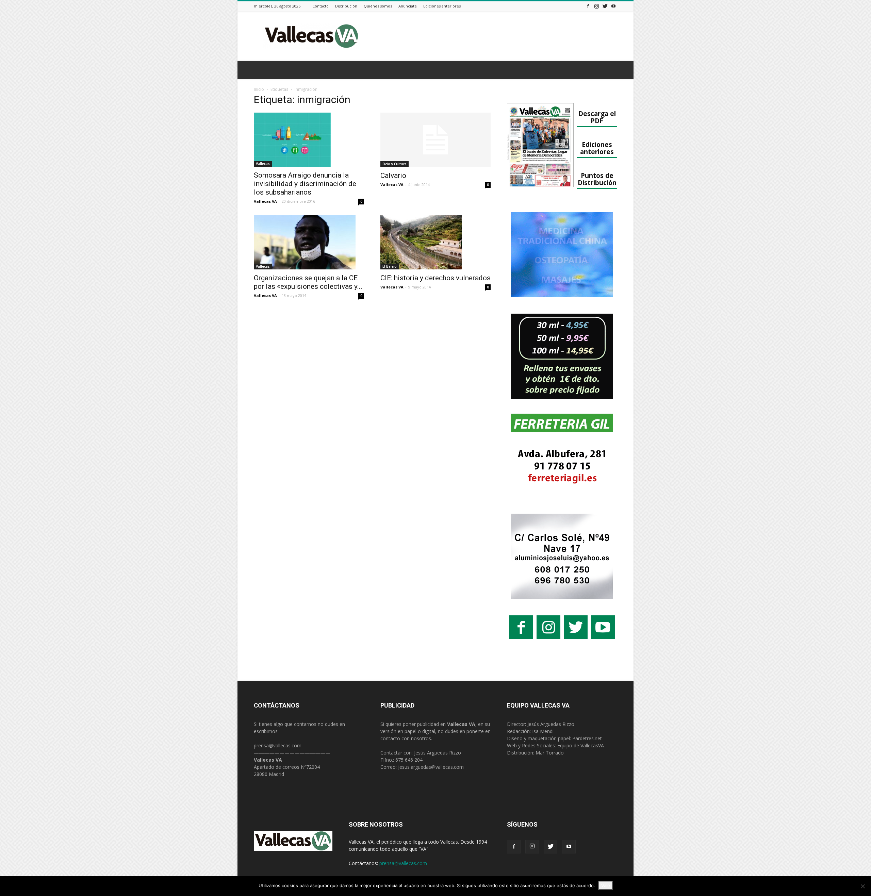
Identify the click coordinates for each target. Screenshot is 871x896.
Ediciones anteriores (442, 6)
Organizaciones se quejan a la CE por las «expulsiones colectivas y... (308, 282)
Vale (605, 885)
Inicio (259, 89)
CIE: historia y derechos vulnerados (435, 278)
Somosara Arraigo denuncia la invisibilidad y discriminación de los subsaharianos (305, 183)
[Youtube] (613, 6)
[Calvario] (435, 140)
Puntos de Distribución (597, 179)
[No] (862, 886)
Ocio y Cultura (394, 164)
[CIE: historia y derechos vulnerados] (435, 242)
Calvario (393, 175)
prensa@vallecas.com (277, 745)
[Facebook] (588, 6)
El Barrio (389, 266)
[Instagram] (596, 6)
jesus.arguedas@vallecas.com (431, 767)
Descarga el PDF (597, 117)
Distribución (346, 6)
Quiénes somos (378, 6)
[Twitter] (605, 6)
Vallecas (263, 163)
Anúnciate (407, 6)
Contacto (320, 6)
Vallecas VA (265, 201)
